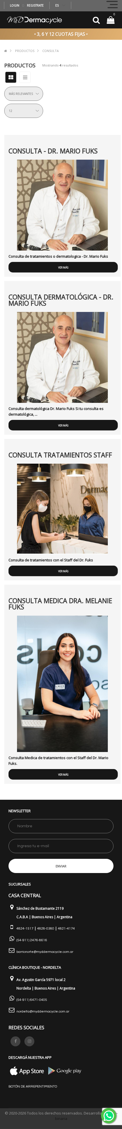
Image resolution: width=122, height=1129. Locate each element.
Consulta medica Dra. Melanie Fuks (60, 603)
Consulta (50, 51)
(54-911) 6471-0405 (31, 1000)
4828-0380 (45, 928)
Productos (24, 51)
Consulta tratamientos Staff (60, 454)
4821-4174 (66, 928)
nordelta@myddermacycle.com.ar (42, 1011)
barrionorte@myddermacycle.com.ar (44, 952)
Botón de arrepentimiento (33, 1086)
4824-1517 (24, 928)
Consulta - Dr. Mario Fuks (53, 150)
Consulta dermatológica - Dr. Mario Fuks (61, 300)
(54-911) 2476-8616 (31, 940)
